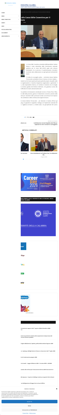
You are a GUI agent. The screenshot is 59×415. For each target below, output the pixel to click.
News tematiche (6, 19)
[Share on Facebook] (27, 117)
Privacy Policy (25, 413)
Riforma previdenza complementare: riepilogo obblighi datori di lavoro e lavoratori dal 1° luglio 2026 (29, 351)
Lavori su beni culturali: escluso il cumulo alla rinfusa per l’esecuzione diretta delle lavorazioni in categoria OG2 (28, 370)
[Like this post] (25, 117)
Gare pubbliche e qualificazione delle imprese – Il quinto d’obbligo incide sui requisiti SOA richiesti (28, 377)
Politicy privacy (32, 413)
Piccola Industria (7, 29)
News (3, 16)
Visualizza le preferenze (29, 410)
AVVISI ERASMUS (29, 313)
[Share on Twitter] (28, 117)
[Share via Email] (33, 117)
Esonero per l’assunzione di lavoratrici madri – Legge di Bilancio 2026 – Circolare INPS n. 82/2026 (27, 363)
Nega (29, 406)
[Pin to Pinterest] (30, 117)
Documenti (5, 32)
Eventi (3, 22)
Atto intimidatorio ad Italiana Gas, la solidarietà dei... (43, 154)
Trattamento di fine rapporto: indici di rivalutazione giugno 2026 (20, 357)
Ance (3, 26)
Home (3, 12)
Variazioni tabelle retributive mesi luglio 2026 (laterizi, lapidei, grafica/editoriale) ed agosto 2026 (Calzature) (28, 344)
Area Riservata (6, 36)
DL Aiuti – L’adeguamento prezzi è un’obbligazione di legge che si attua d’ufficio (24, 383)
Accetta (29, 401)
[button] (56, 389)
